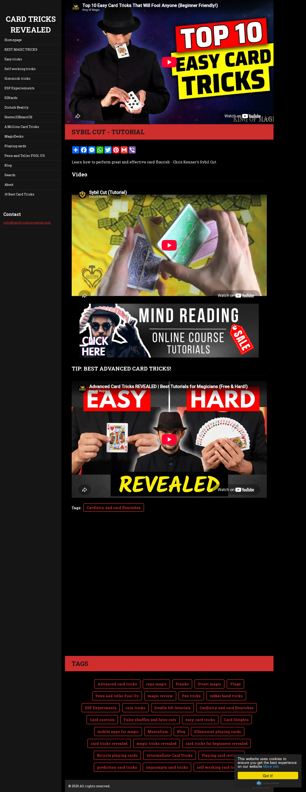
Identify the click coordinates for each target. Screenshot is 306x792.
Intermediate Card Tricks (170, 755)
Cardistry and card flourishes (114, 507)
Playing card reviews (221, 755)
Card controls (102, 719)
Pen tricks (191, 695)
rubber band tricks (226, 695)
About (8, 184)
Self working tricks (20, 69)
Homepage (13, 40)
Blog (8, 165)
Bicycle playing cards (117, 755)
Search (9, 175)
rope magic (156, 684)
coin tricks (135, 707)
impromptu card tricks (167, 767)
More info (271, 766)
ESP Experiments (100, 707)
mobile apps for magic (118, 731)
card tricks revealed (109, 743)
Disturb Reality (16, 107)
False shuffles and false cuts (150, 719)
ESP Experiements (19, 88)
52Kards (10, 98)
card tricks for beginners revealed (216, 743)
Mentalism (158, 731)
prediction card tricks (117, 767)
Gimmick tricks (17, 78)
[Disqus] (169, 593)
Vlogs (235, 684)
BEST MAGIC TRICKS (20, 49)
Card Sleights (236, 719)
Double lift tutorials (172, 707)
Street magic (209, 684)
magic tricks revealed (156, 743)
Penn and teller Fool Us (117, 695)
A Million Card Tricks (21, 127)
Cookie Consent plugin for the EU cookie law (268, 783)
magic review (160, 695)
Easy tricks (13, 59)
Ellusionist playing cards (217, 731)
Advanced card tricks (117, 684)
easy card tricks (200, 719)
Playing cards (15, 146)
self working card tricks (219, 767)
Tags (76, 507)
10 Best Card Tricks (19, 194)
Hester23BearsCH (18, 117)
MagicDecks (14, 136)
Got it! (268, 775)
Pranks (182, 684)
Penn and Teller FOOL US (24, 156)
